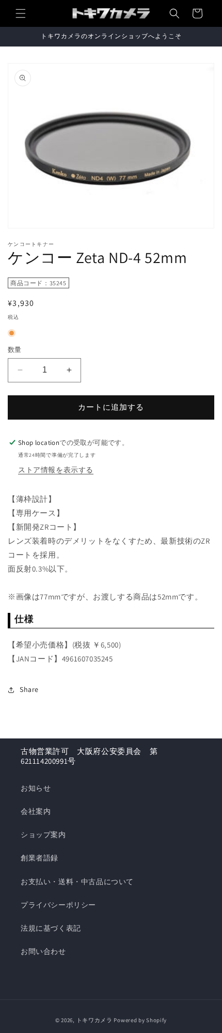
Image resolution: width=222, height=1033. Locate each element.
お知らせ (36, 788)
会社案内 (36, 811)
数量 (15, 349)
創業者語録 (39, 857)
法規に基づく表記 (51, 928)
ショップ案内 (43, 834)
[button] (20, 13)
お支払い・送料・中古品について (77, 881)
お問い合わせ (43, 951)
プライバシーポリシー (58, 904)
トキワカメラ (94, 1020)
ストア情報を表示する (55, 469)
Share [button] (29, 689)
